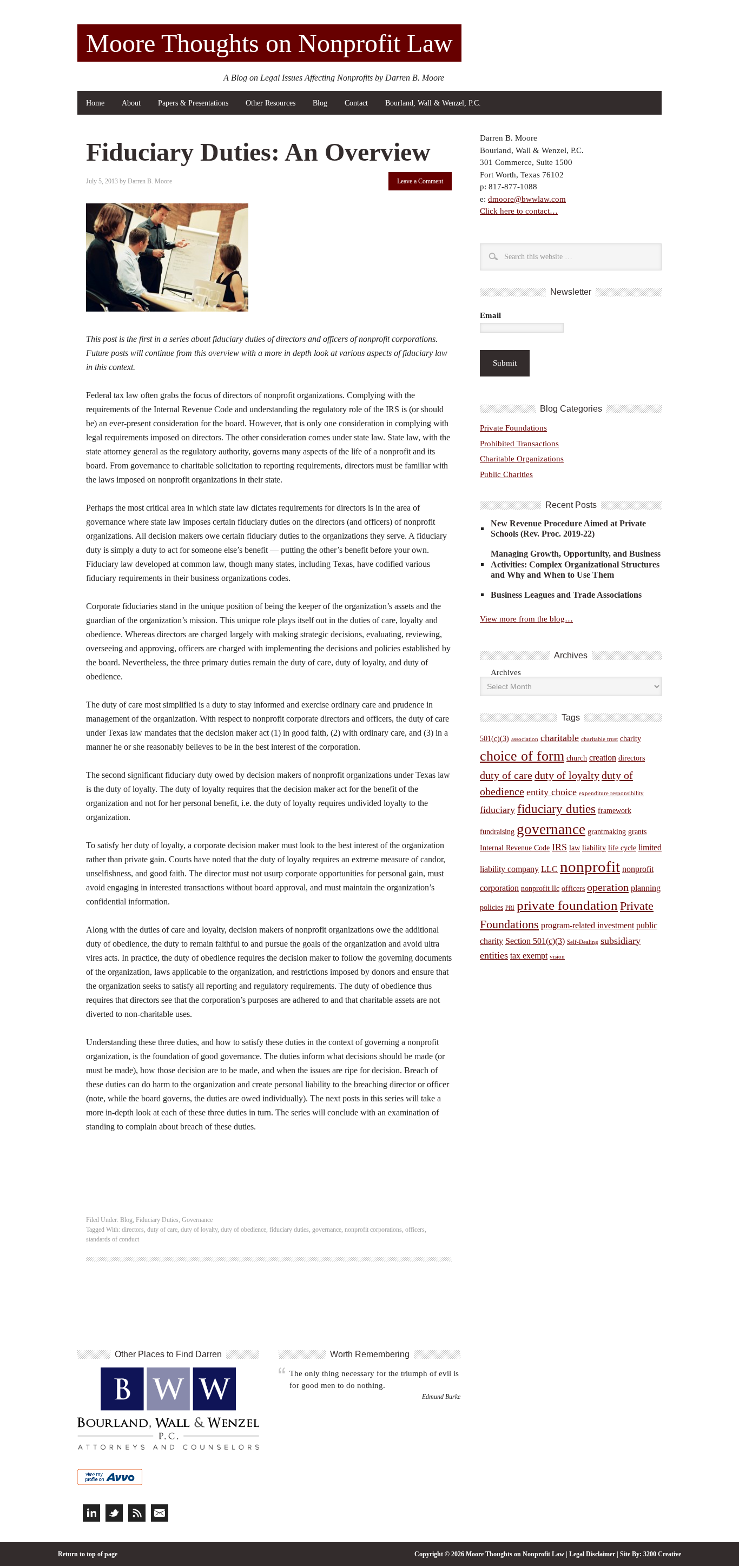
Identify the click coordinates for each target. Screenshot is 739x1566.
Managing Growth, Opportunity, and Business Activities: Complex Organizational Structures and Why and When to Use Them (576, 564)
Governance (197, 1220)
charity (630, 739)
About (131, 103)
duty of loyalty (199, 1229)
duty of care (162, 1229)
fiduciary (497, 809)
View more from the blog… (526, 618)
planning (646, 888)
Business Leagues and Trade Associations (566, 594)
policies (491, 907)
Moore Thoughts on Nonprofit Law (269, 43)
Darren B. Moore (150, 181)
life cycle (622, 848)
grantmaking (607, 832)
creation (602, 757)
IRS (559, 847)
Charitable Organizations (522, 458)
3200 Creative (662, 1554)
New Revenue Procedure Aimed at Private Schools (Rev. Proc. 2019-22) (568, 528)
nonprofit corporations (373, 1229)
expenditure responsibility (611, 793)
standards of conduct (112, 1239)
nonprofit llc (540, 888)
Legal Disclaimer (592, 1554)
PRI (509, 908)
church (576, 758)
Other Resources (270, 103)
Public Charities (506, 474)
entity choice (551, 792)
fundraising (497, 832)
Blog (320, 103)
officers (415, 1229)
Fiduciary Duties (157, 1220)
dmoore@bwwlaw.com (527, 199)
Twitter (114, 1513)
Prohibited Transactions (519, 443)
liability (594, 848)
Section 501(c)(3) (535, 941)
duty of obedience (243, 1229)
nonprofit (590, 866)
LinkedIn (91, 1513)
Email (490, 315)
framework (614, 811)
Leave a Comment (420, 181)
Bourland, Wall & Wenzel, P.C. (433, 103)
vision (557, 957)
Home (95, 103)
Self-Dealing (582, 942)
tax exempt (528, 955)
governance (326, 1229)
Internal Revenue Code (515, 848)
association (524, 739)
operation (608, 887)
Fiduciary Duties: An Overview (258, 151)
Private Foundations (513, 428)
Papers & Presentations (193, 103)
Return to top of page (87, 1554)
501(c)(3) (494, 739)
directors (133, 1229)
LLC (549, 869)
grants (637, 832)
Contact (356, 103)
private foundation (567, 905)
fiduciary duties (289, 1229)
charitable (559, 737)
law (574, 848)
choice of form (522, 756)
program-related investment (587, 925)
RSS (137, 1513)
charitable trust (599, 739)
